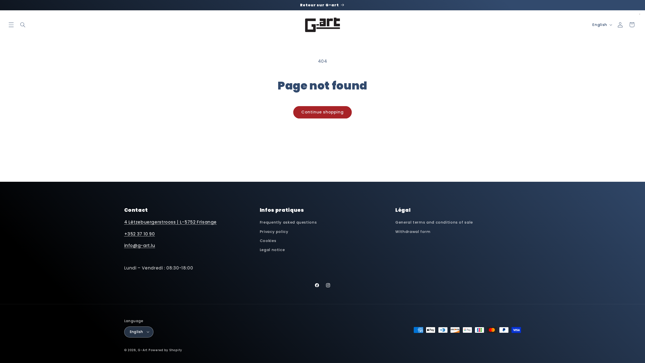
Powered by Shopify (165, 350)
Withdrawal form (412, 231)
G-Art (143, 350)
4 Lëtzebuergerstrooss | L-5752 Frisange (170, 222)
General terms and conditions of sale (434, 222)
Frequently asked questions (288, 222)
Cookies (268, 240)
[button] (11, 25)
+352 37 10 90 (139, 234)
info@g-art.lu (139, 246)
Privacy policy (274, 231)
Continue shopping (322, 112)
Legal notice (272, 250)
